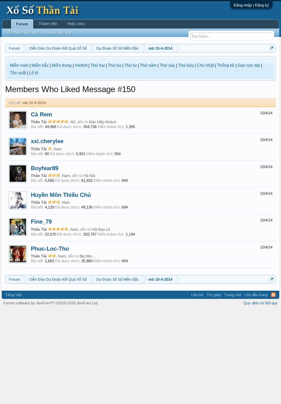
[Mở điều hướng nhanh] (271, 48)
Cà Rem (41, 114)
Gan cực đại (248, 65)
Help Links (76, 24)
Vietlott (81, 65)
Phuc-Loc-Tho (50, 248)
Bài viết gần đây (58, 32)
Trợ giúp (214, 295)
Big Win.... (88, 256)
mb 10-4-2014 (34, 103)
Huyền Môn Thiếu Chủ (61, 194)
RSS (273, 294)
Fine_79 (41, 221)
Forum (22, 24)
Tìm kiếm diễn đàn (23, 32)
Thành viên (48, 24)
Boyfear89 (44, 168)
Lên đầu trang (256, 295)
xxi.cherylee (47, 141)
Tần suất (18, 73)
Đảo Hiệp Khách (102, 122)
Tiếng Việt (13, 295)
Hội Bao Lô (101, 229)
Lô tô (33, 73)
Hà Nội (89, 176)
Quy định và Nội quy (261, 303)
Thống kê (225, 65)
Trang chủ (232, 295)
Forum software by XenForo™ (50, 303)
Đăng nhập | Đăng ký (251, 5)
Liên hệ (197, 295)
